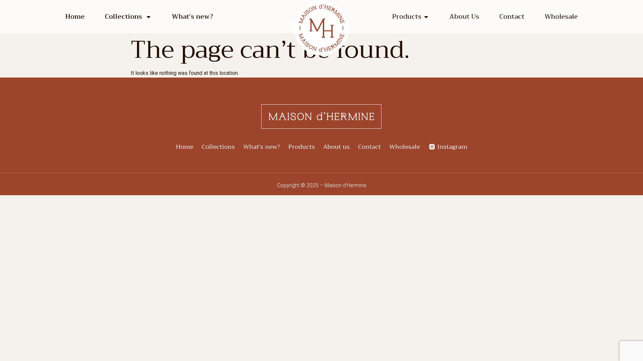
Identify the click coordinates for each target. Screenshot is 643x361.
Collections (123, 16)
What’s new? (192, 16)
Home (75, 16)
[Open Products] (426, 17)
